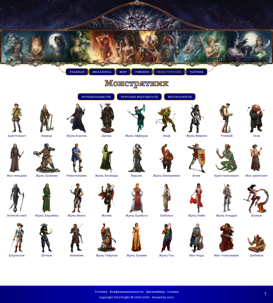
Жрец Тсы (166, 255)
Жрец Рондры (226, 215)
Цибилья (256, 255)
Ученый (226, 135)
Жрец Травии (136, 255)
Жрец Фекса (76, 215)
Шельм (46, 255)
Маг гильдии (17, 175)
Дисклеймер (155, 291)
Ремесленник (76, 175)
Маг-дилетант (256, 175)
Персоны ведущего (137, 97)
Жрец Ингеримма (166, 175)
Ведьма (136, 175)
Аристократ (16, 135)
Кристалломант (226, 175)
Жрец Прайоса (136, 215)
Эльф (166, 135)
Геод (256, 135)
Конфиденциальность (127, 291)
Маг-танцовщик (226, 255)
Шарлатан (17, 255)
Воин (196, 175)
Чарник (196, 72)
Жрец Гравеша (47, 175)
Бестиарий (177, 97)
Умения (142, 72)
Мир (123, 72)
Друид (106, 135)
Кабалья (166, 215)
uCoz (170, 297)
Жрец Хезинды (106, 175)
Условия (101, 291)
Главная (77, 72)
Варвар (46, 135)
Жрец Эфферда (136, 135)
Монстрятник (169, 72)
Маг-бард (196, 255)
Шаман (256, 215)
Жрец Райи (196, 215)
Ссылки (173, 291)
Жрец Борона (76, 135)
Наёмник (77, 255)
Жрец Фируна (196, 135)
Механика (102, 72)
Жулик (106, 215)
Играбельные (93, 97)
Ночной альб (17, 215)
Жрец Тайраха (107, 255)
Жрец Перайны (46, 215)
